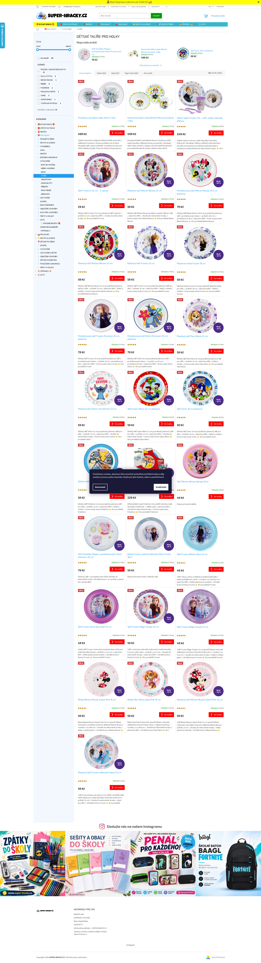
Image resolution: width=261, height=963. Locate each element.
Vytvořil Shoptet (218, 957)
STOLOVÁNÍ (45, 161)
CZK (210, 6)
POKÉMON (47, 88)
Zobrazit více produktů (149, 65)
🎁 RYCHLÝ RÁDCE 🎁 (46, 124)
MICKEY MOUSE (48, 80)
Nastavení (100, 487)
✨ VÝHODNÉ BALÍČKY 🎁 (50, 223)
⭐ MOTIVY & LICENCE (46, 238)
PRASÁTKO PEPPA (50, 91)
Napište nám (100, 6)
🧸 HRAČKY (42, 131)
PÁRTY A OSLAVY (47, 216)
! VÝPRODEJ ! (45, 230)
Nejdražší (115, 73)
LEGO (42, 150)
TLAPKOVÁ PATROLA (51, 103)
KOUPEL (43, 201)
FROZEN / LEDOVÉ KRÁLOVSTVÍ (53, 71)
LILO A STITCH (48, 76)
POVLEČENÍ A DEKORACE (50, 263)
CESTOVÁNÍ (45, 197)
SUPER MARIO (48, 99)
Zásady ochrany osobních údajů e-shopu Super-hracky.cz (90, 933)
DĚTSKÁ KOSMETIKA (48, 260)
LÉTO (42, 220)
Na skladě (47, 58)
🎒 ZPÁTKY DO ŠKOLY (46, 128)
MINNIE (45, 84)
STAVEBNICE (45, 146)
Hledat (156, 16)
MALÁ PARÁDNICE (47, 205)
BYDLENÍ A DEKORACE (48, 157)
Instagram (130, 945)
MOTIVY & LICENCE (47, 142)
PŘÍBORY (44, 186)
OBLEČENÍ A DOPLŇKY (49, 208)
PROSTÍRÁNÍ (46, 190)
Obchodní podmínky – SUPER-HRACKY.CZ (90, 928)
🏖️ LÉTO (41, 275)
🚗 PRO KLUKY (43, 234)
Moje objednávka (139, 6)
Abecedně (148, 73)
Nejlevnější (101, 73)
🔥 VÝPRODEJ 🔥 (45, 271)
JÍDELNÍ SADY (46, 179)
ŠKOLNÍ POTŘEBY (47, 139)
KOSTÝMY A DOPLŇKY (49, 212)
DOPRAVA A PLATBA (118, 6)
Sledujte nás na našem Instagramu (134, 826)
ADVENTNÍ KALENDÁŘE (49, 227)
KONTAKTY (156, 6)
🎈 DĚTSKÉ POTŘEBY (46, 241)
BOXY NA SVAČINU (48, 164)
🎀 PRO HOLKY (44, 135)
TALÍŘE (43, 175)
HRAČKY (43, 153)
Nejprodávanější (131, 73)
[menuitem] (45, 24)
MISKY (43, 172)
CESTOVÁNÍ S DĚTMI (48, 252)
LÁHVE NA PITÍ (46, 183)
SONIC (45, 95)
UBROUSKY (45, 194)
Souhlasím (161, 487)
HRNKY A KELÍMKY (48, 168)
